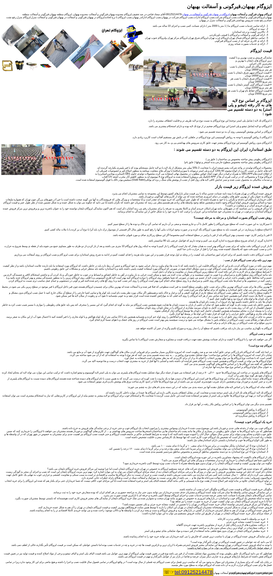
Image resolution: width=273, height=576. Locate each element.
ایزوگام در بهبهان (221, 14)
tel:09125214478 (194, 572)
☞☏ (188, 572)
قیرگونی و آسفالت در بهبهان (197, 14)
